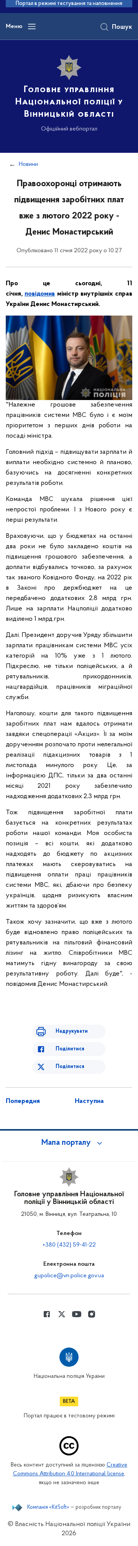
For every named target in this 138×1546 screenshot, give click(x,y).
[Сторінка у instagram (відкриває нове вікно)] (91, 1314)
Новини (28, 164)
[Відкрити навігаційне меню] (32, 26)
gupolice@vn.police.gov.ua (69, 1276)
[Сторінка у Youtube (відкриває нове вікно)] (76, 1314)
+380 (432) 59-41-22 (69, 1245)
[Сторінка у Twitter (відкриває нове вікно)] (61, 1314)
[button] (69, 1143)
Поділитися (70, 1049)
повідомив (40, 294)
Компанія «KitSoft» (48, 1507)
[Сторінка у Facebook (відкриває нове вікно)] (46, 1314)
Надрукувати (72, 1031)
